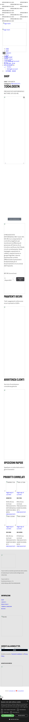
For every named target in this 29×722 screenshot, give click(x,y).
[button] (14, 719)
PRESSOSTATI (15, 84)
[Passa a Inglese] (4, 67)
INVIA (14, 650)
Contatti (3, 602)
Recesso (3, 608)
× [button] (27, 701)
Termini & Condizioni (6, 606)
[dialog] (14, 711)
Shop (2, 600)
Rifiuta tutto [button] (21, 715)
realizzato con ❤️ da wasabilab (16, 691)
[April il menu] (4, 53)
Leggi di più (25, 706)
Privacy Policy (4, 604)
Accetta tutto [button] (7, 715)
